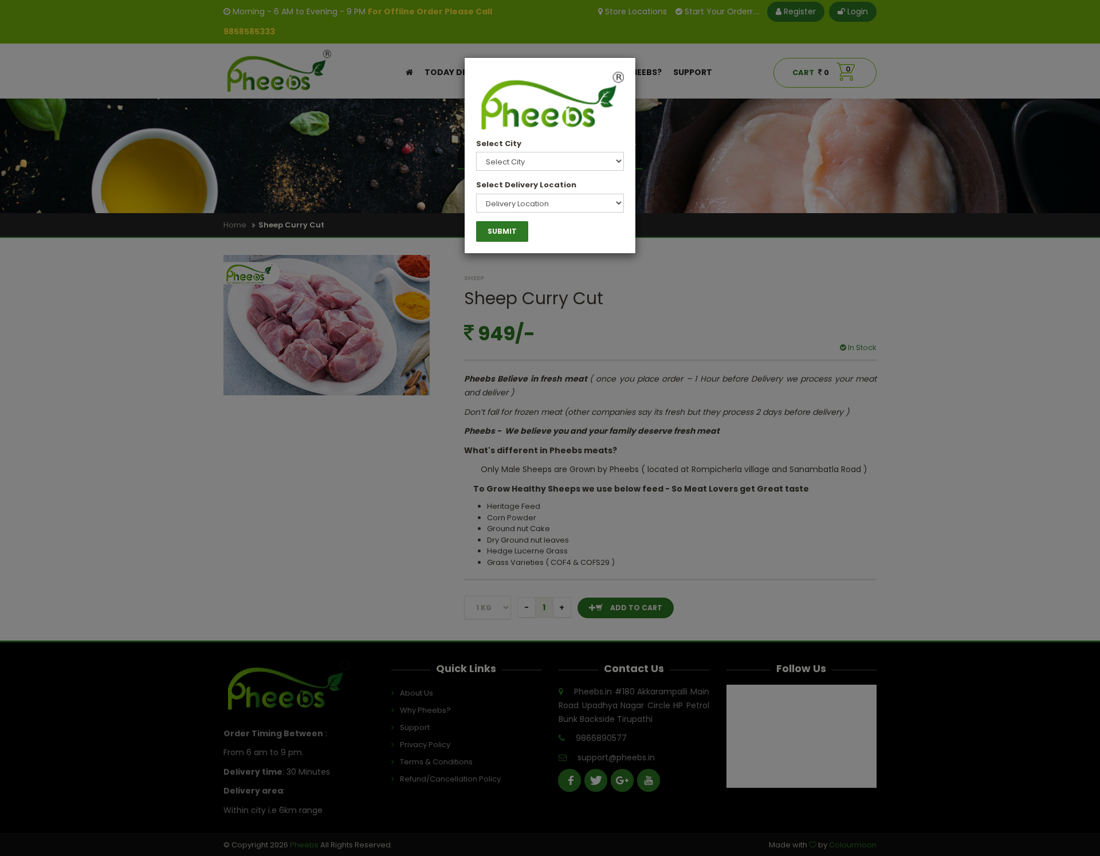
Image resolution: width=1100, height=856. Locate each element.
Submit (502, 231)
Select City (498, 143)
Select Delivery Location (526, 184)
